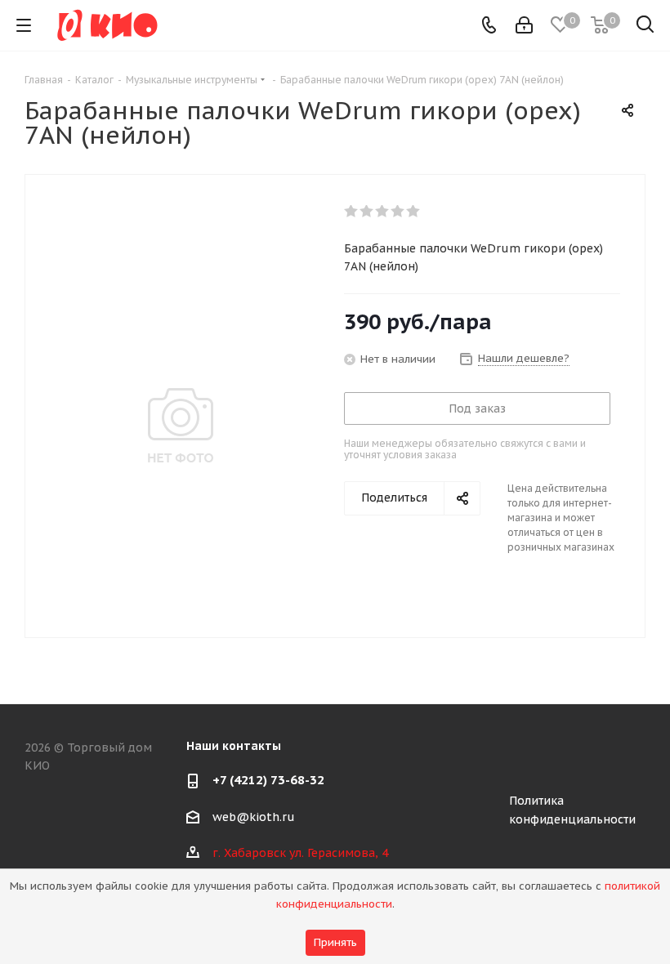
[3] (383, 211)
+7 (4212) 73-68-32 (268, 780)
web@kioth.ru (253, 817)
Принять (335, 942)
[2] (367, 211)
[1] (352, 211)
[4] (398, 211)
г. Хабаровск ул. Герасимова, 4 (300, 853)
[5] (414, 211)
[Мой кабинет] (524, 25)
